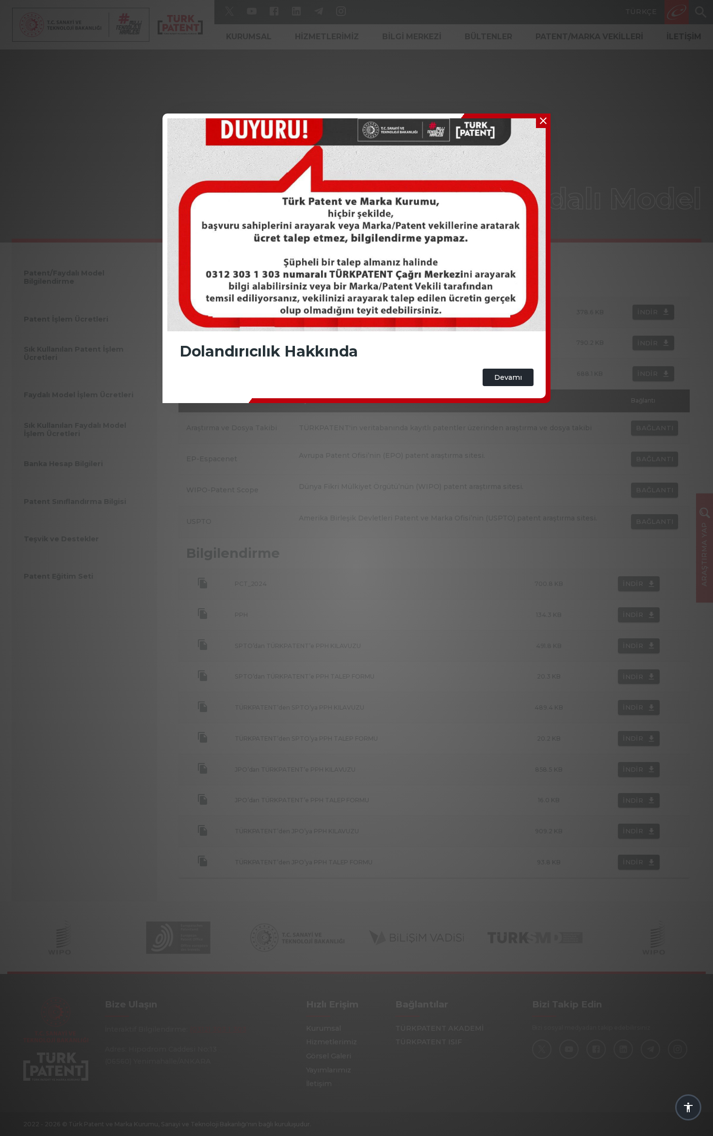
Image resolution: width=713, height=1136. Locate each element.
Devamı (508, 377)
